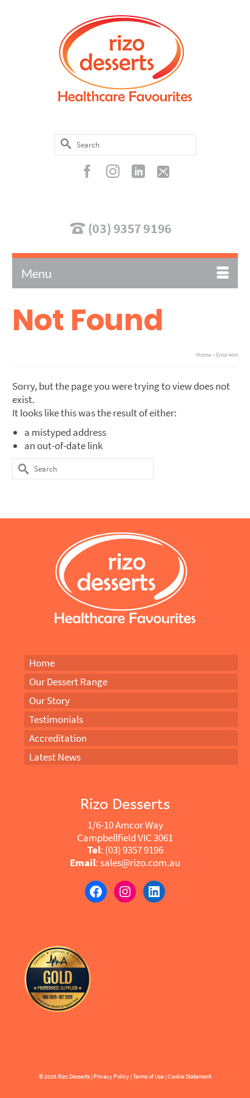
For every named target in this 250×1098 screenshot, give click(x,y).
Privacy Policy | (112, 1076)
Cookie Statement (189, 1076)
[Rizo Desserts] (125, 58)
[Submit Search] (64, 143)
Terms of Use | (149, 1076)
